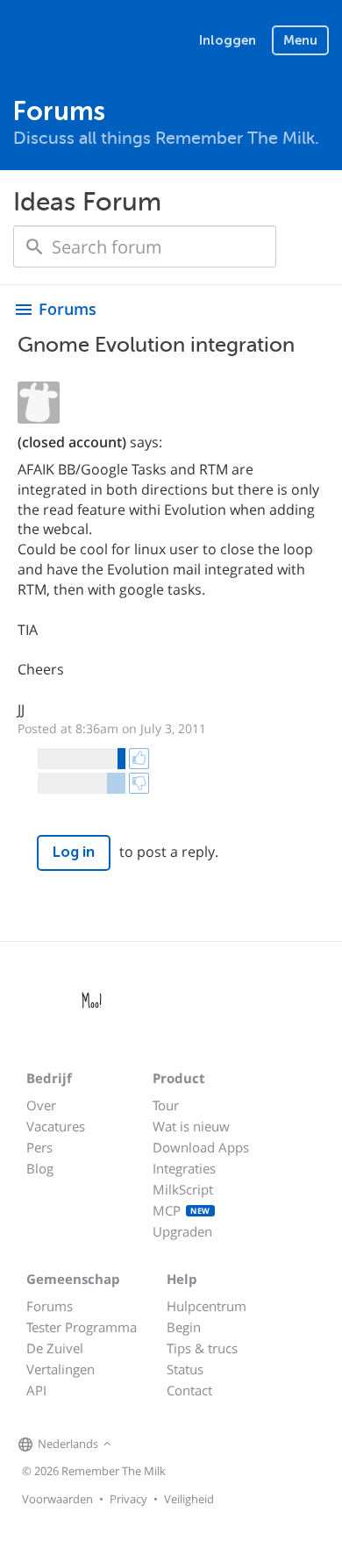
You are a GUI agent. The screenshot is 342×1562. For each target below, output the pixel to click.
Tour (166, 1105)
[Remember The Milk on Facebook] (141, 1444)
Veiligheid (189, 1499)
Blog (39, 1168)
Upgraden (182, 1231)
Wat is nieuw (191, 1126)
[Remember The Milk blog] (187, 1444)
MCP (181, 1210)
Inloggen (227, 40)
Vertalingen (60, 1369)
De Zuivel (54, 1348)
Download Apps (201, 1147)
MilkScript (183, 1189)
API (36, 1390)
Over (41, 1105)
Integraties (184, 1168)
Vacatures (55, 1126)
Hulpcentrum (206, 1306)
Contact (189, 1390)
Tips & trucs (202, 1348)
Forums (49, 1306)
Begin (184, 1327)
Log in (74, 852)
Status (185, 1369)
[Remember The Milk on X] (166, 1444)
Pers (39, 1147)
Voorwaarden (57, 1499)
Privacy (128, 1499)
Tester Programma (81, 1327)
